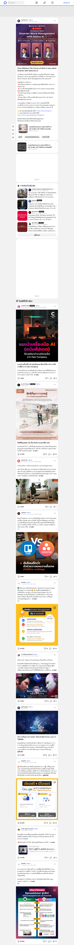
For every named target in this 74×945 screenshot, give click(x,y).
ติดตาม (31, 20)
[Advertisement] (37, 11)
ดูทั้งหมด (37, 235)
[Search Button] (9, 2)
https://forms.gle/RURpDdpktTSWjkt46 (30, 115)
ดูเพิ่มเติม (20, 752)
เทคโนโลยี (45, 137)
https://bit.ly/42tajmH (44, 111)
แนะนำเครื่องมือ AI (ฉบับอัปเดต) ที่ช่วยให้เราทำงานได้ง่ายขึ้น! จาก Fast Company (36, 365)
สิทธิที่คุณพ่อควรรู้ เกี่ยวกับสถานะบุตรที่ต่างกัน (33, 443)
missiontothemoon (32, 137)
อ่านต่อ (36, 375)
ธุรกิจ (20, 137)
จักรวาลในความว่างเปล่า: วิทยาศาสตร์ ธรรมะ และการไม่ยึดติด (36, 738)
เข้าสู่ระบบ (66, 3)
